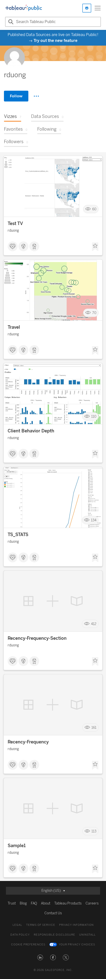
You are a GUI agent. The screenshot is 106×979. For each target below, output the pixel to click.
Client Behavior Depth (31, 431)
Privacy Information (76, 925)
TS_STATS (18, 534)
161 (93, 728)
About (45, 903)
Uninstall (87, 934)
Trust (12, 903)
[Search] (10, 21)
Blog (23, 903)
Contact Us (53, 913)
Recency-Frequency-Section (37, 638)
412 (93, 624)
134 (93, 520)
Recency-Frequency (28, 742)
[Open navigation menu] (97, 8)
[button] (40, 957)
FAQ (34, 903)
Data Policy (20, 934)
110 (93, 416)
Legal (17, 925)
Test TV (15, 223)
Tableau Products (68, 903)
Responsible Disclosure (54, 934)
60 (94, 209)
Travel (14, 327)
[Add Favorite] (95, 246)
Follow (16, 96)
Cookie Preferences (28, 944)
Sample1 (17, 845)
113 (93, 831)
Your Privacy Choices (77, 944)
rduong (13, 230)
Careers (92, 903)
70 (94, 313)
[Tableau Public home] (23, 8)
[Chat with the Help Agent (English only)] (86, 8)
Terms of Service (40, 925)
